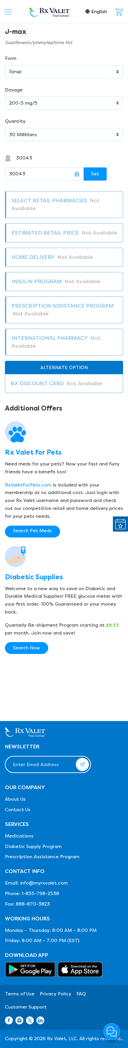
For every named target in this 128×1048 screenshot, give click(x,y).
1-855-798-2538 (40, 893)
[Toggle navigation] (8, 11)
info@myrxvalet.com (44, 883)
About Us (15, 799)
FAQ (81, 994)
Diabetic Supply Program (33, 846)
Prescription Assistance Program (42, 857)
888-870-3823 (33, 904)
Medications (19, 836)
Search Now (26, 648)
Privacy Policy (55, 994)
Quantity (15, 121)
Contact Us (18, 809)
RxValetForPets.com (28, 485)
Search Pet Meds (32, 531)
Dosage (14, 90)
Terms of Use (19, 994)
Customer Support (26, 1007)
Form (10, 58)
